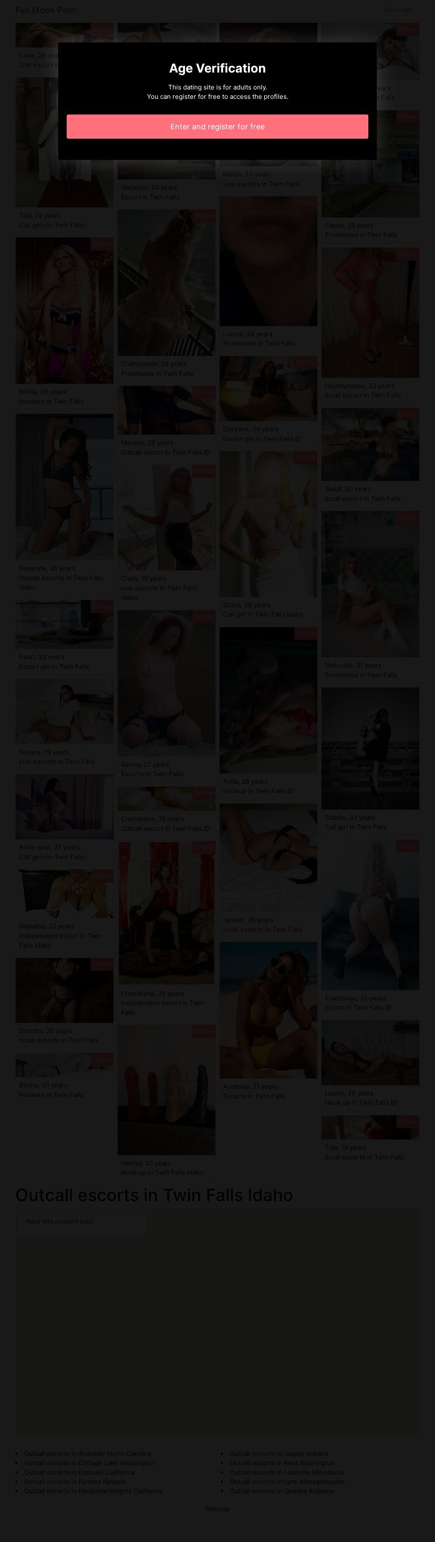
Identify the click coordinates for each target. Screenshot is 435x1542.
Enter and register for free (217, 126)
